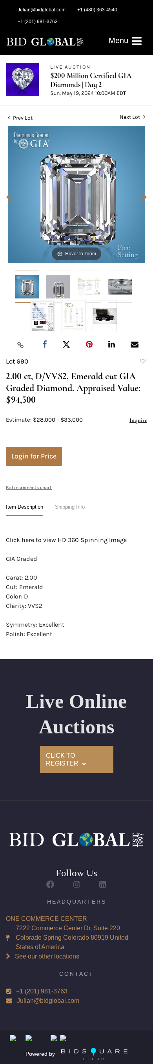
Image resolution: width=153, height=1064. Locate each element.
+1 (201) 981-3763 (41, 991)
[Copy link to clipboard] (21, 344)
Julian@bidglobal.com (48, 1000)
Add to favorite (142, 362)
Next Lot (130, 117)
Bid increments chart (29, 487)
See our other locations (47, 956)
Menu (120, 40)
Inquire (138, 420)
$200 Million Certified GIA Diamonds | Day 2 (91, 80)
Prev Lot (22, 118)
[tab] (24, 510)
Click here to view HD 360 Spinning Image (66, 540)
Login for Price (33, 456)
